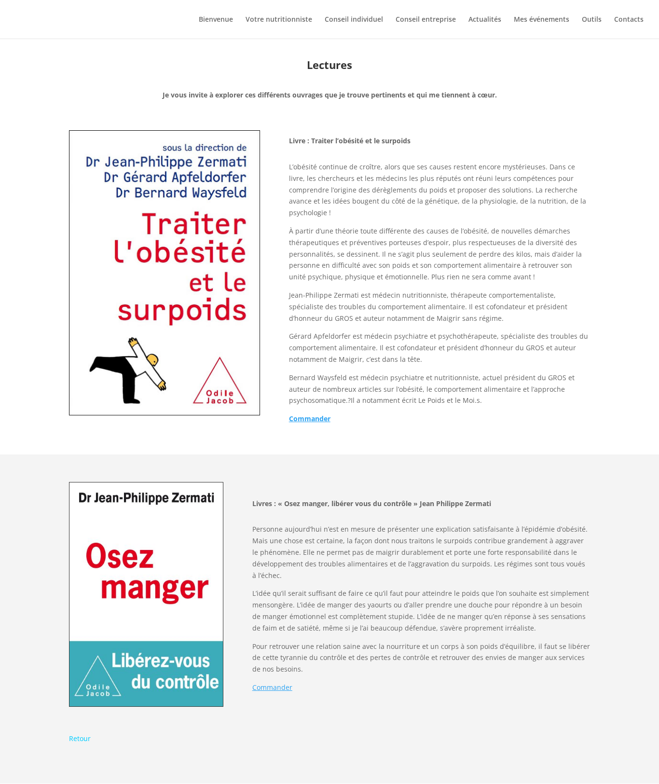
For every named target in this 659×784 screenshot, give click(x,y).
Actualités (484, 20)
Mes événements (541, 20)
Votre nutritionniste (279, 20)
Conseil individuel (354, 20)
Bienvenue (216, 20)
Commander (272, 687)
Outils (592, 20)
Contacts (629, 20)
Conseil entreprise (426, 20)
